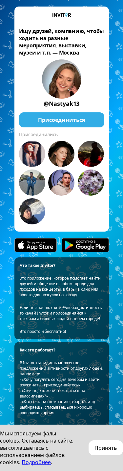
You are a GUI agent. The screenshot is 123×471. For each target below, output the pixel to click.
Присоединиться (61, 119)
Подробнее (36, 462)
